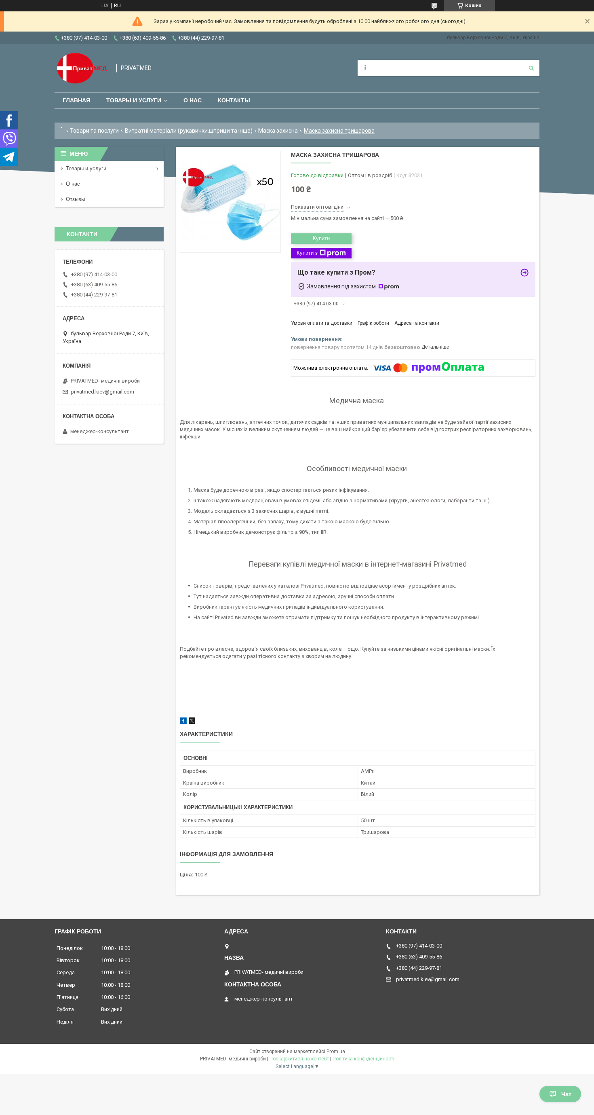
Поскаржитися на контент (299, 1059)
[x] (192, 722)
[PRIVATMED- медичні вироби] (81, 68)
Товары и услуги (133, 100)
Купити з (307, 253)
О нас (192, 100)
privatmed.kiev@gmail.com (102, 392)
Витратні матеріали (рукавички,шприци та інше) (189, 130)
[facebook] (183, 722)
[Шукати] (531, 68)
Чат (566, 1094)
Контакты (234, 100)
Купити (321, 238)
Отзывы (75, 199)
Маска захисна (278, 130)
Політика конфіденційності (363, 1059)
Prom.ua (335, 1051)
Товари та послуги (94, 130)
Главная (76, 100)
